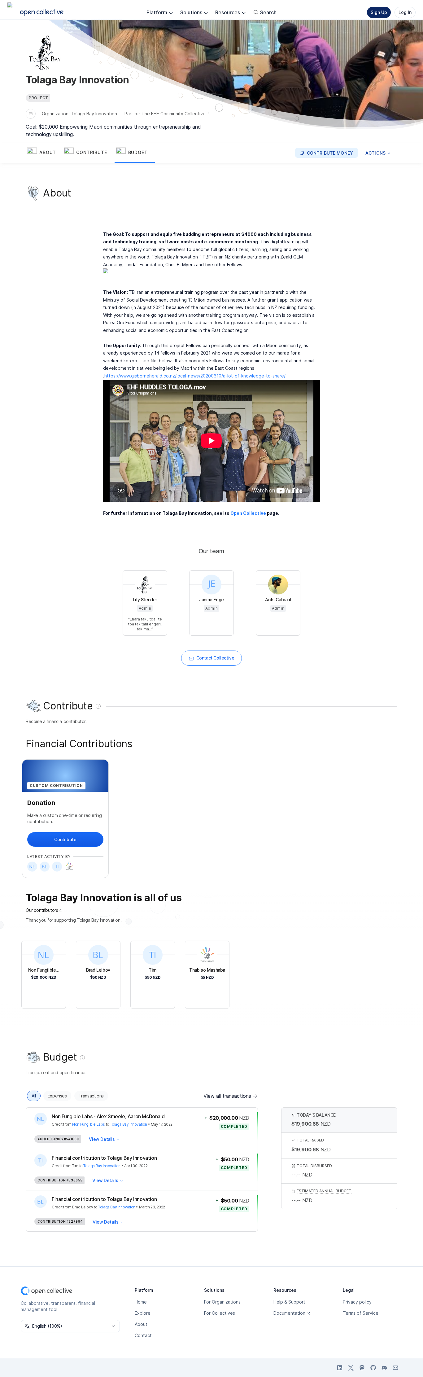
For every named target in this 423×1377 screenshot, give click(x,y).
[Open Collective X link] (351, 1367)
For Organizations (222, 1301)
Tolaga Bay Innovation (94, 113)
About (141, 1324)
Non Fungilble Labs (88, 1124)
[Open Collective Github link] (373, 1367)
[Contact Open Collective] (395, 1367)
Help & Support (289, 1301)
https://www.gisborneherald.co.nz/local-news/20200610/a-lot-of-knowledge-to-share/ (195, 375)
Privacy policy (357, 1301)
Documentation (289, 1313)
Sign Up (379, 12)
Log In (405, 12)
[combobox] (70, 1326)
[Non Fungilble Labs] (32, 867)
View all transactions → (230, 1096)
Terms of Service (360, 1313)
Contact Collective (215, 657)
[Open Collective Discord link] (384, 1367)
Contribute (65, 839)
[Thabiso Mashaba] (69, 867)
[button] (44, 153)
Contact (143, 1335)
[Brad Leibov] (45, 867)
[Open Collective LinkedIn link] (339, 1367)
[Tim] (57, 867)
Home (141, 1301)
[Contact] (31, 114)
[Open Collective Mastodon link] (362, 1367)
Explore (142, 1313)
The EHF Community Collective (174, 113)
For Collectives (219, 1313)
